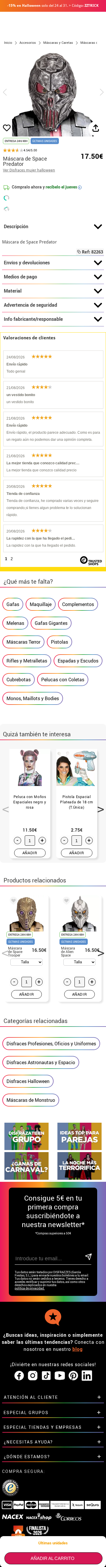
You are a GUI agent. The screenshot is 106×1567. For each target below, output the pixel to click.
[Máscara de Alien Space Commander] (65, 901)
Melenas (15, 623)
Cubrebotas (18, 679)
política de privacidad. (30, 1288)
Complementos (78, 604)
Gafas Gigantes (51, 623)
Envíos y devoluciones (27, 262)
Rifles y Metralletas (26, 660)
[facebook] (19, 1376)
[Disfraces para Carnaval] (26, 1178)
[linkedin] (87, 1376)
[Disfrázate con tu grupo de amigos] (26, 1148)
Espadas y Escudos (78, 660)
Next (99, 806)
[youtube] (60, 1376)
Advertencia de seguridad (30, 305)
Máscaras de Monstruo (30, 1100)
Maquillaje (41, 604)
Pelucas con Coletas (62, 679)
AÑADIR (29, 852)
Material (12, 291)
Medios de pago (20, 276)
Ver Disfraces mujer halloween (29, 170)
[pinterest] (73, 1376)
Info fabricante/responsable (33, 319)
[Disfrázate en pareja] (79, 1148)
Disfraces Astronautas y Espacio (40, 1062)
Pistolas (59, 642)
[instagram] (33, 1376)
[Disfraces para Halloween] (79, 1178)
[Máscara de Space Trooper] (12, 901)
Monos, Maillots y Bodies (32, 698)
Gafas (12, 604)
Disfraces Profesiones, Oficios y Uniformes (51, 1043)
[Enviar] (88, 1257)
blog (77, 1349)
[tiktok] (46, 1376)
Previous (3, 806)
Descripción (16, 226)
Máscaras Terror (23, 642)
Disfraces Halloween (27, 1081)
